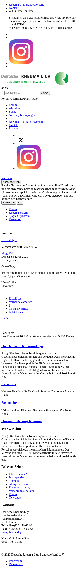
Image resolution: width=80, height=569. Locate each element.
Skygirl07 (7, 253)
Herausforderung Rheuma (21, 421)
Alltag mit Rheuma (20, 484)
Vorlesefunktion (11, 182)
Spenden (14, 128)
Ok (19, 202)
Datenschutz (16, 564)
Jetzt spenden (17, 477)
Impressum (15, 560)
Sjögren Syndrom (19, 216)
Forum (13, 209)
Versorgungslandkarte (21, 490)
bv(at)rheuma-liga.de (13, 532)
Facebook (8, 384)
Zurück (5, 318)
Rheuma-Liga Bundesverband (26, 4)
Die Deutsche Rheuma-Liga (22, 346)
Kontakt (13, 8)
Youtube (9, 402)
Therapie (14, 480)
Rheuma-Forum (18, 212)
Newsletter (15, 497)
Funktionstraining (19, 487)
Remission (15, 219)
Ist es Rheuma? (18, 474)
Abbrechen (9, 202)
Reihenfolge (9, 240)
